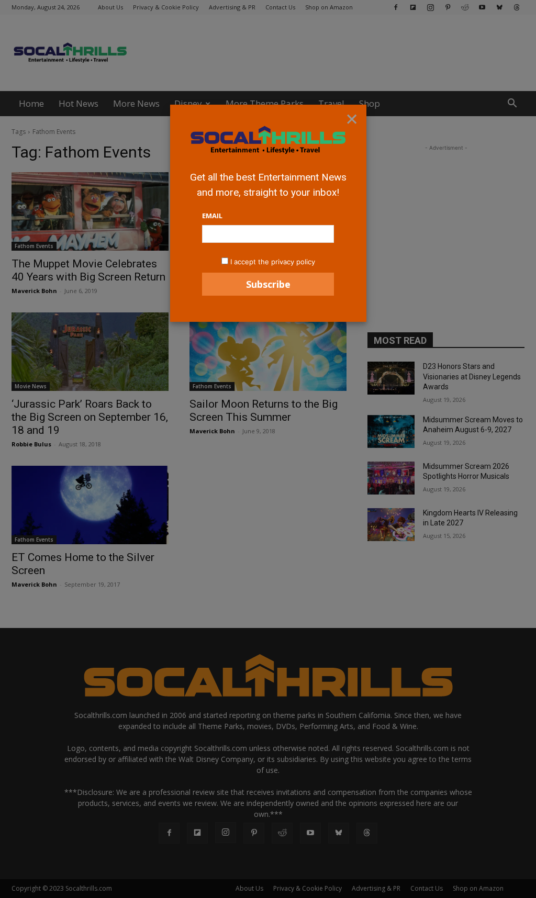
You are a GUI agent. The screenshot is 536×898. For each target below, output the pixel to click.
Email (212, 215)
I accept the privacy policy (272, 261)
